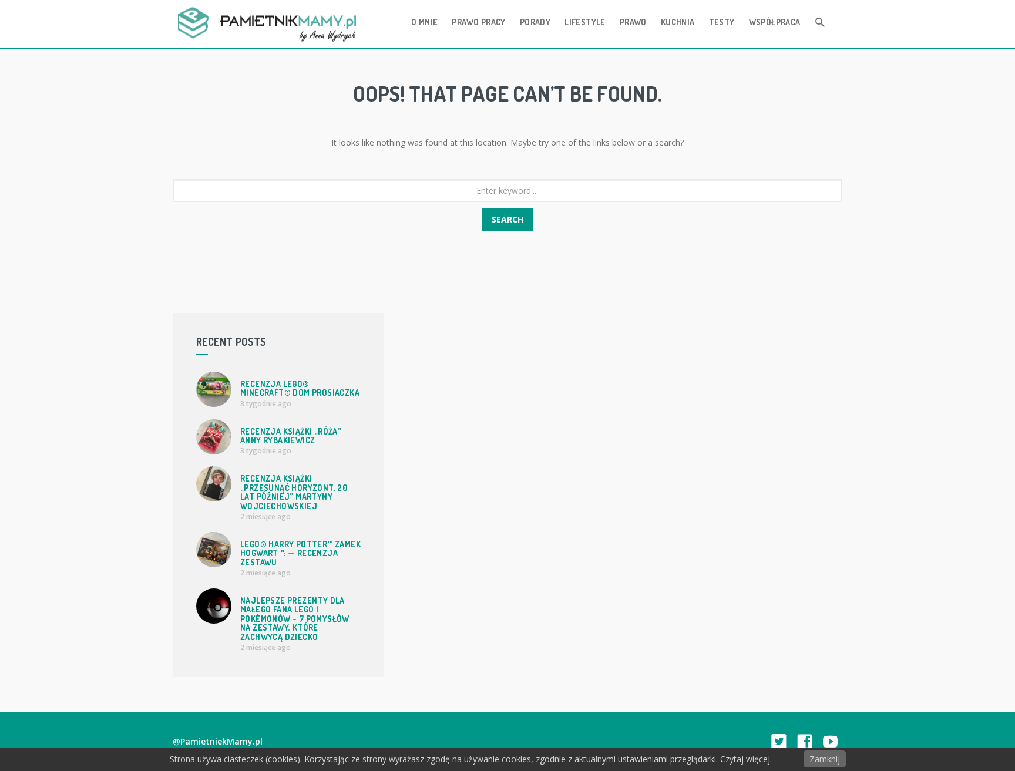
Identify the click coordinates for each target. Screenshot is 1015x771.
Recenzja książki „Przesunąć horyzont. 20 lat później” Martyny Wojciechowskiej (293, 491)
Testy (722, 22)
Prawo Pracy (478, 22)
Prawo (633, 22)
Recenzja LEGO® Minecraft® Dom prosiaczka (299, 388)
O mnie (424, 22)
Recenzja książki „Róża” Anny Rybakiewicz (290, 435)
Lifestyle (585, 22)
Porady (535, 22)
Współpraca (775, 22)
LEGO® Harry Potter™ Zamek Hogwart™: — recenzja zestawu (300, 553)
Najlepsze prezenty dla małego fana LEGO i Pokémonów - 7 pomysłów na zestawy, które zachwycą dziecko (294, 618)
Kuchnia (678, 22)
